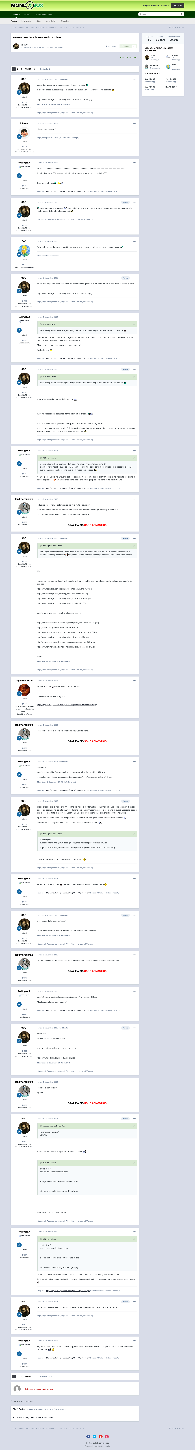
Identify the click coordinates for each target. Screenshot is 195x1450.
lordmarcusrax (24, 499)
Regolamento (26, 21)
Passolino (17, 1417)
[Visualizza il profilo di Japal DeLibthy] (24, 690)
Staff (39, 21)
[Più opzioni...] (134, 79)
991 (25, 186)
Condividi (111, 46)
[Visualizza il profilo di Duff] (24, 251)
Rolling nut (24, 162)
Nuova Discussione (128, 57)
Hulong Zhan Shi (30, 1417)
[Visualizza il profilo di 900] (16, 46)
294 (25, 147)
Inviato (47, 79)
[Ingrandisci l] (87, 85)
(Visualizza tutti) (60, 1409)
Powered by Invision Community (97, 1446)
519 (25, 522)
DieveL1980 (29, 107)
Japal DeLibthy (24, 680)
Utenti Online (51, 21)
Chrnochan (29, 152)
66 (25, 704)
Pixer (51, 1417)
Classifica (65, 21)
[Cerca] (181, 14)
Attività (27, 14)
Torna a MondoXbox (43, 14)
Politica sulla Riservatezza (97, 1443)
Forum (14, 21)
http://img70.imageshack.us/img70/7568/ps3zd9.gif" (68, 191)
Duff (23, 241)
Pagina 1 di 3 (45, 69)
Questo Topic (169, 14)
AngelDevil (42, 1417)
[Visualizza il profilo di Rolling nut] (24, 172)
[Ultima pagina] (35, 69)
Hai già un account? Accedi (155, 5)
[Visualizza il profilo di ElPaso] (24, 133)
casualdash (29, 267)
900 (26, 45)
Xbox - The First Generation (51, 47)
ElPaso (24, 123)
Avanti (28, 69)
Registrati (178, 5)
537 (25, 102)
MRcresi (28, 714)
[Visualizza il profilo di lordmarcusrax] (24, 508)
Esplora (16, 14)
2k (25, 264)
